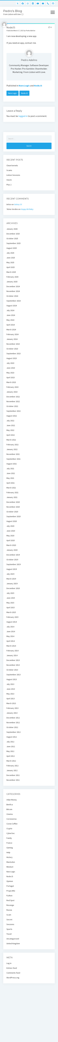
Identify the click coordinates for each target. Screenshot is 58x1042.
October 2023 (12, 348)
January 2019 (11, 583)
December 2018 (13, 588)
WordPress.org (12, 977)
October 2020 (12, 511)
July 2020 (10, 526)
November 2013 (13, 665)
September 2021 (13, 459)
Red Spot (10, 900)
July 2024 (10, 310)
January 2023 (11, 392)
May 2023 (10, 372)
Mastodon (10, 862)
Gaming (9, 847)
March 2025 (11, 272)
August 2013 (11, 679)
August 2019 (11, 569)
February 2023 (12, 387)
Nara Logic (24, 85)
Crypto (9, 828)
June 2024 (10, 315)
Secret (9, 919)
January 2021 (11, 497)
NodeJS (38, 85)
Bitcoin (9, 809)
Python (9, 895)
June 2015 (10, 598)
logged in (22, 116)
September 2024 (13, 301)
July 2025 (10, 253)
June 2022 (10, 425)
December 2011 (13, 775)
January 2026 (11, 229)
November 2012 (13, 722)
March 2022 (11, 439)
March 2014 (11, 646)
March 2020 (11, 545)
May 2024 (10, 320)
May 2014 (10, 636)
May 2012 (10, 751)
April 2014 (10, 641)
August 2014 (11, 622)
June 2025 (10, 257)
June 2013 (10, 689)
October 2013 (12, 669)
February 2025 (12, 277)
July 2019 (10, 574)
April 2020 (10, 540)
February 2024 (12, 334)
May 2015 (10, 602)
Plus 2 (8, 184)
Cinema (9, 814)
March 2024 (11, 329)
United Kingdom (13, 943)
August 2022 (11, 416)
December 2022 (13, 396)
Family (9, 838)
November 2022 (13, 401)
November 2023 (13, 344)
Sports (9, 929)
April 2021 (10, 483)
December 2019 (13, 554)
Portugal (10, 886)
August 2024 (11, 305)
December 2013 (13, 660)
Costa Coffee (11, 823)
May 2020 (10, 535)
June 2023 (10, 368)
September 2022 (13, 411)
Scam (8, 914)
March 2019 (11, 578)
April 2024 (10, 324)
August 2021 (11, 463)
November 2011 (13, 780)
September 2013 (13, 674)
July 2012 (10, 741)
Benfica (9, 804)
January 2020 (11, 550)
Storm (9, 180)
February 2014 (12, 650)
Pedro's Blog (12, 11)
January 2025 (11, 281)
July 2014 (10, 626)
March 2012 (11, 761)
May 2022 (10, 430)
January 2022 (11, 449)
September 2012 (13, 732)
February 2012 (12, 765)
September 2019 (13, 564)
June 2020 (10, 531)
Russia (9, 910)
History (9, 857)
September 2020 (13, 516)
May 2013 (10, 693)
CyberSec (10, 833)
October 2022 (12, 406)
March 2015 (11, 612)
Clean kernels (12, 165)
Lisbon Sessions (13, 175)
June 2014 (10, 631)
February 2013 (12, 708)
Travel (9, 934)
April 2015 (10, 607)
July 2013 (10, 684)
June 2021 (10, 473)
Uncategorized (12, 938)
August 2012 (11, 737)
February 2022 (12, 444)
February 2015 (12, 617)
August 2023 (11, 358)
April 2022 (10, 435)
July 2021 (10, 468)
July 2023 (10, 363)
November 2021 (13, 454)
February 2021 (12, 492)
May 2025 (10, 262)
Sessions (10, 924)
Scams (9, 170)
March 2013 (11, 703)
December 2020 (13, 502)
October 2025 (12, 238)
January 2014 (11, 655)
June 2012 (10, 746)
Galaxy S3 (18, 204)
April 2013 (10, 698)
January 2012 (11, 770)
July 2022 (10, 420)
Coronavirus (11, 819)
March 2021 (11, 487)
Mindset (9, 867)
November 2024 (13, 291)
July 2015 (10, 593)
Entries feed (11, 968)
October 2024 (12, 296)
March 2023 (11, 382)
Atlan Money (11, 799)
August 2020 (11, 521)
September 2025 (13, 243)
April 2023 (10, 377)
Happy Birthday (27, 209)
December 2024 (13, 286)
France (9, 843)
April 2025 (10, 267)
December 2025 (13, 233)
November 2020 (13, 507)
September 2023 (13, 353)
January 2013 (11, 713)
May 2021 (10, 478)
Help (8, 852)
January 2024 (11, 339)
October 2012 (12, 727)
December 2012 (13, 717)
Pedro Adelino (29, 60)
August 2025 (11, 248)
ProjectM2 (10, 890)
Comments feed (13, 973)
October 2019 (12, 559)
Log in (8, 963)
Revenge (10, 905)
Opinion (9, 881)
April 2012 (10, 756)
